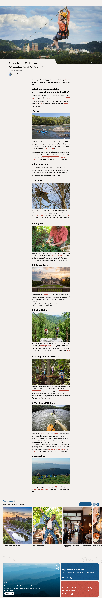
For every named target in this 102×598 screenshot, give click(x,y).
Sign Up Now (65, 577)
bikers (41, 103)
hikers (36, 103)
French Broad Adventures (38, 174)
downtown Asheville (36, 390)
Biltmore (67, 215)
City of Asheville (61, 158)
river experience (44, 433)
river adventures (50, 148)
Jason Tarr (16, 73)
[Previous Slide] (94, 504)
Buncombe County (52, 158)
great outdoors (66, 79)
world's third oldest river (52, 99)
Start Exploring (66, 594)
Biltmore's (45, 294)
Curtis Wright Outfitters (39, 215)
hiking (56, 486)
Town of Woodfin (36, 159)
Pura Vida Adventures (50, 174)
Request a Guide (9, 594)
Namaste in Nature (45, 489)
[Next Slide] (97, 504)
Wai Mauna (56, 433)
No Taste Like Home (57, 255)
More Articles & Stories (85, 504)
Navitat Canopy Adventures (47, 345)
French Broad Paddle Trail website (50, 156)
